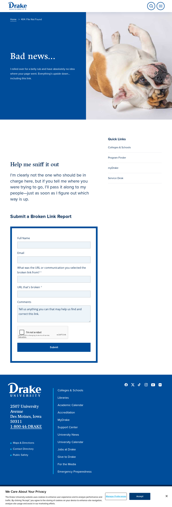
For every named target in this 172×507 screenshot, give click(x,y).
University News (68, 434)
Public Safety (20, 455)
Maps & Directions (23, 443)
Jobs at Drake (67, 449)
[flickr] (160, 385)
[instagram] (146, 385)
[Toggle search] (151, 6)
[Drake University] (17, 6)
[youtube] (153, 385)
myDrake (113, 168)
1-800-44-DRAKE (26, 426)
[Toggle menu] (160, 6)
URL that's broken (29, 287)
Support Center (68, 427)
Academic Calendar (70, 405)
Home (13, 19)
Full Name (23, 238)
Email (20, 253)
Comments (24, 302)
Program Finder (117, 158)
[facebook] (126, 385)
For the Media (67, 464)
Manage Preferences (116, 496)
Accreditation (66, 412)
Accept (139, 496)
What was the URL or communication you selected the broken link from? (51, 270)
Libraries (63, 397)
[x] (133, 385)
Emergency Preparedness (75, 471)
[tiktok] (139, 385)
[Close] (166, 496)
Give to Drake (67, 457)
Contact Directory (23, 449)
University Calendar (70, 442)
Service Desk (115, 178)
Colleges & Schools (119, 147)
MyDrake (64, 420)
